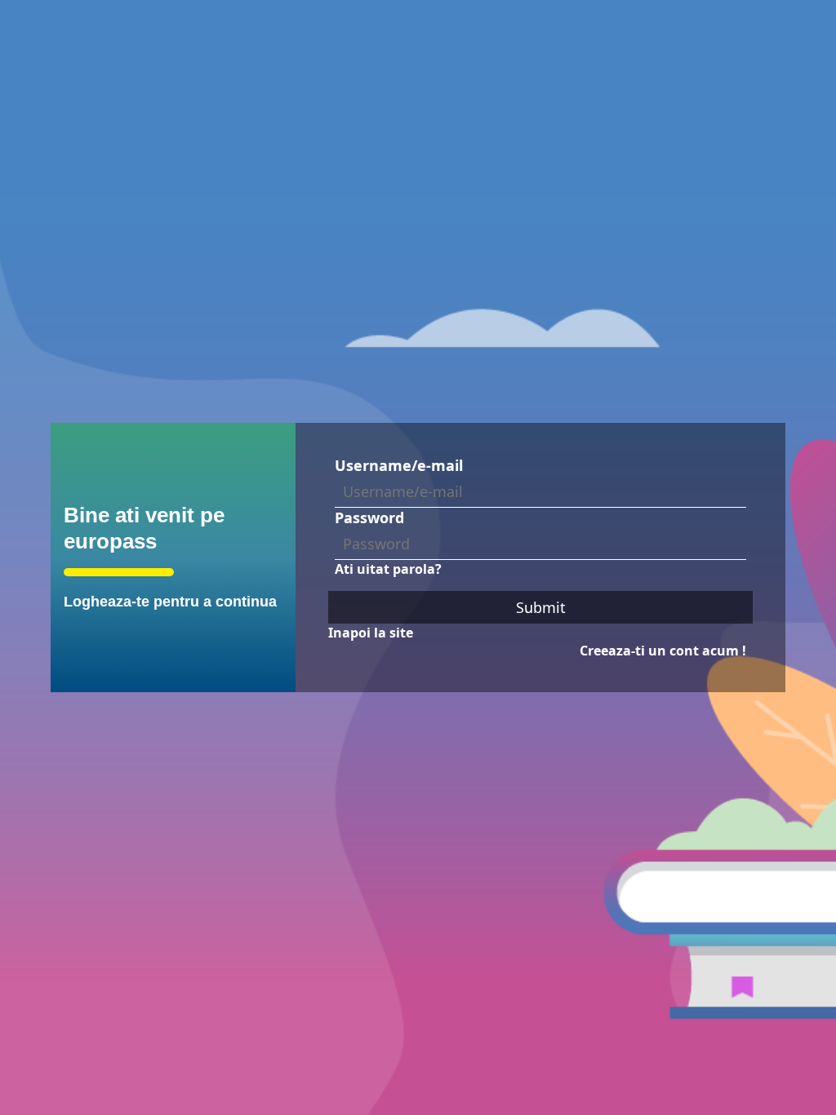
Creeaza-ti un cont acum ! (663, 651)
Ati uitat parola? (388, 569)
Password (369, 517)
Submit (541, 607)
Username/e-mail (399, 465)
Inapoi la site (370, 633)
